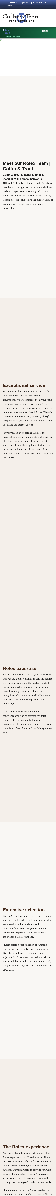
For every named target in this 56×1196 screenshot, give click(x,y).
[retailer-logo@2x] (9, 30)
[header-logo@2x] (21, 14)
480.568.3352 (15, 2)
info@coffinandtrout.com (35, 2)
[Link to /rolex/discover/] (3, 36)
